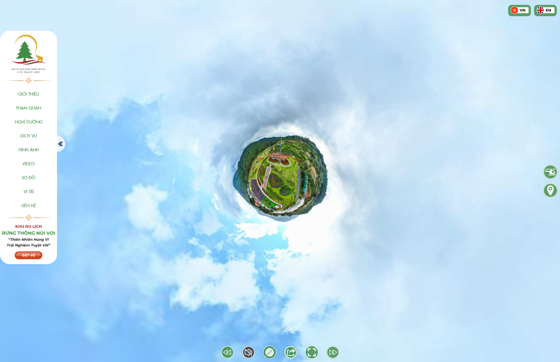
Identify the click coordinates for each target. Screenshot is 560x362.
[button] (28, 93)
